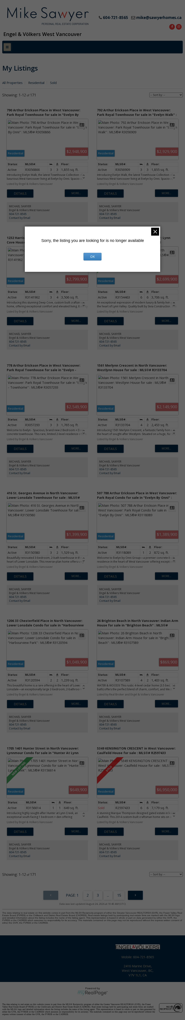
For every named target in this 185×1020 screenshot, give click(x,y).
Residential (36, 82)
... (108, 895)
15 (119, 895)
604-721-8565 (18, 214)
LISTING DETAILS (20, 193)
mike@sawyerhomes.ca (159, 17)
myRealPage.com (92, 993)
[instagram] (178, 26)
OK (92, 256)
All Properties (12, 82)
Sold (53, 82)
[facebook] (171, 26)
